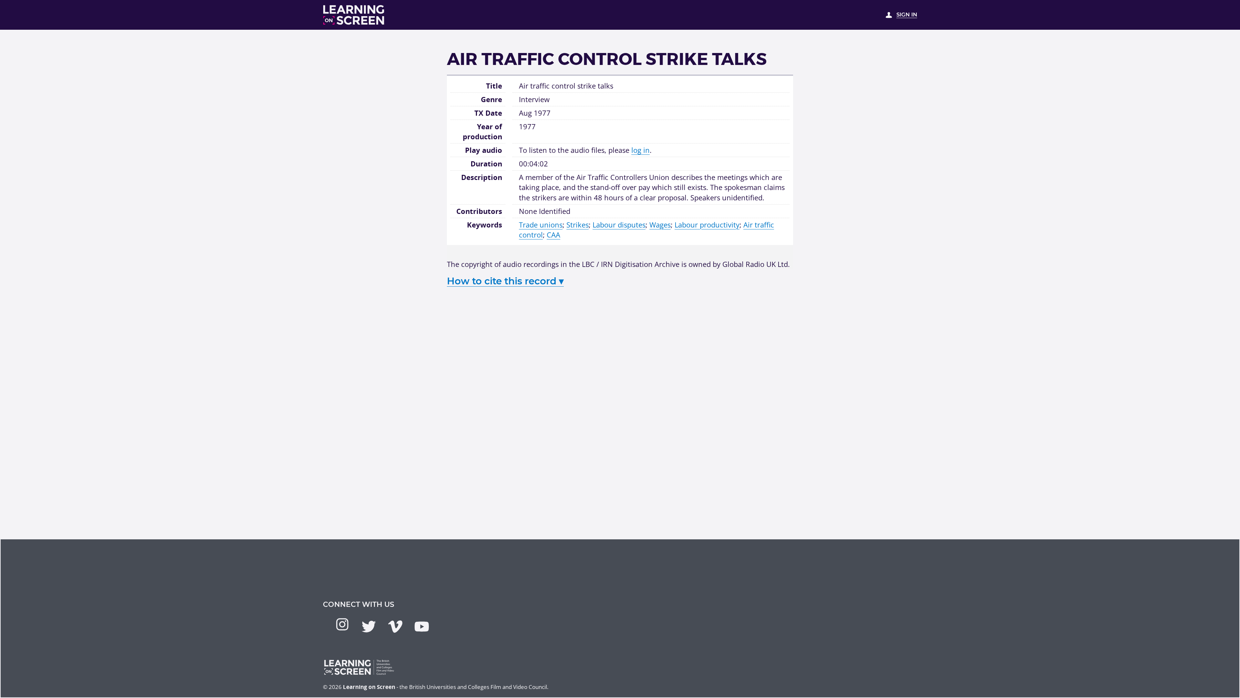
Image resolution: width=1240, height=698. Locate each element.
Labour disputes (619, 224)
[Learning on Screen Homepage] (354, 15)
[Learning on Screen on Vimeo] (395, 626)
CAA (553, 234)
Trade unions (541, 224)
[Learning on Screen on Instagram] (342, 624)
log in (640, 150)
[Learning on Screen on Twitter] (369, 626)
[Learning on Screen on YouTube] (422, 626)
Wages (660, 224)
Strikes (577, 224)
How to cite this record (505, 281)
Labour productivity (707, 224)
